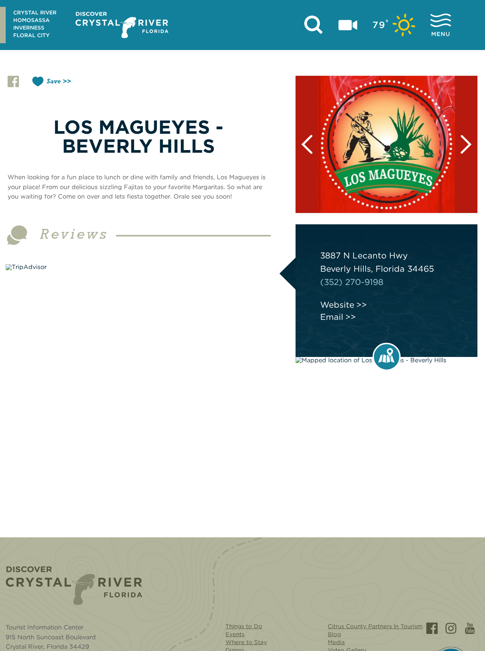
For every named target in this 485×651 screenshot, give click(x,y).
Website (337, 304)
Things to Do (243, 626)
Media (336, 642)
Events (234, 634)
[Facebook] (431, 628)
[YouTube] (469, 628)
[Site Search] (313, 25)
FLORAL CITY (31, 35)
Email (331, 317)
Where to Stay (246, 642)
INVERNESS (28, 28)
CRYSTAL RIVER (34, 12)
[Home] (74, 586)
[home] (121, 25)
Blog (334, 634)
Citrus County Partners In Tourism (375, 626)
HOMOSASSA (31, 20)
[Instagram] (450, 628)
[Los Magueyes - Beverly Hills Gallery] (386, 144)
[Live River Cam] (347, 25)
